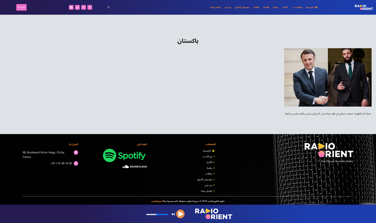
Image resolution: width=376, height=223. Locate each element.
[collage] (328, 49)
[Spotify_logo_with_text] (125, 149)
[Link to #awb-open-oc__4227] (108, 7)
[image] (134, 166)
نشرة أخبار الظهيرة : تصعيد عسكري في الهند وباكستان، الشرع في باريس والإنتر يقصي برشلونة (328, 113)
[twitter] (83, 7)
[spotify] (71, 7)
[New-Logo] (364, 5)
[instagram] (77, 7)
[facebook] (89, 7)
